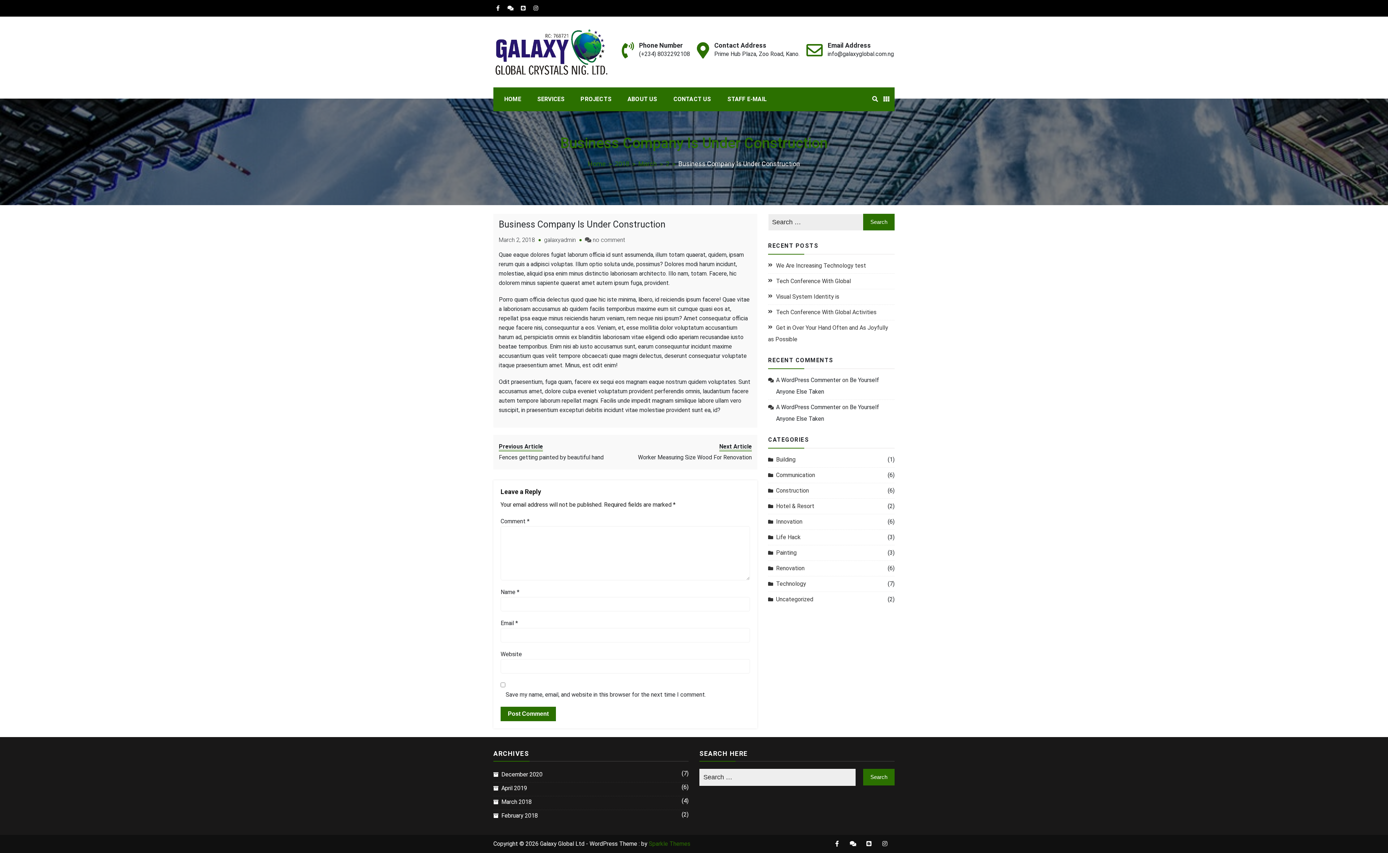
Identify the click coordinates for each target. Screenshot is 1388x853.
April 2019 (514, 788)
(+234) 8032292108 (664, 54)
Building (786, 459)
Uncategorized (794, 599)
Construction (792, 490)
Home (512, 99)
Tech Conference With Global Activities (826, 312)
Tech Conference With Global (813, 281)
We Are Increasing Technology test (821, 265)
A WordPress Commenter (808, 380)
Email (509, 623)
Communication (795, 475)
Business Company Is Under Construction (582, 224)
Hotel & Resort (795, 506)
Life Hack (788, 537)
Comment (515, 521)
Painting (786, 552)
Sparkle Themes (669, 843)
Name (510, 592)
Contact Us (692, 99)
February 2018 (519, 815)
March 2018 (516, 801)
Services (551, 99)
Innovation (789, 521)
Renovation (790, 568)
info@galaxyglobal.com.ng (861, 54)
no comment (609, 240)
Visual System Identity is (807, 296)
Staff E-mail (747, 99)
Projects (596, 99)
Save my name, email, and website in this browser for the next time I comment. (606, 694)
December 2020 (522, 774)
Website (511, 654)
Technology (791, 583)
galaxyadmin (560, 240)
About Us (642, 99)
